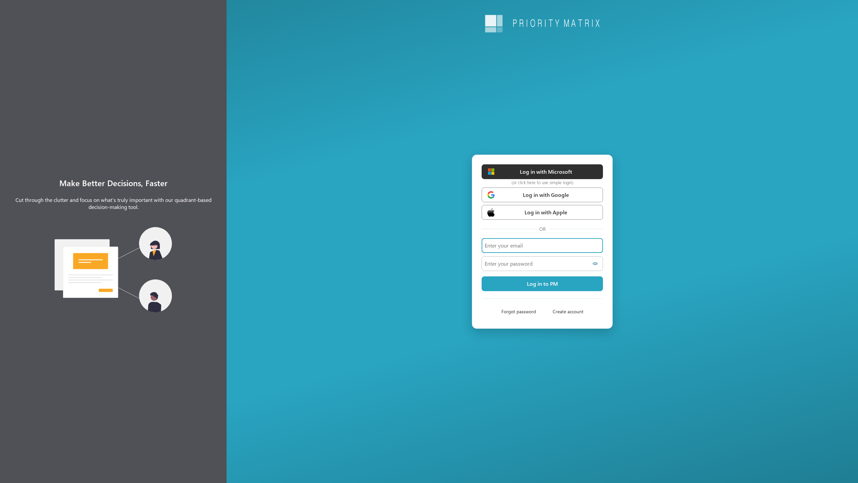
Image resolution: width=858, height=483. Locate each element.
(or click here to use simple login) (542, 182)
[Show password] (596, 264)
